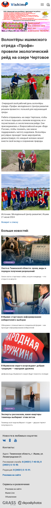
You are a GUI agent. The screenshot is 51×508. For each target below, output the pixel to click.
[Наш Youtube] (15, 440)
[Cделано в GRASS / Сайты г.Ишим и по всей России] (9, 503)
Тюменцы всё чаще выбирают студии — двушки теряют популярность (23, 424)
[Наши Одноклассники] (9, 440)
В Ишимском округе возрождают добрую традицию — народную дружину (22, 367)
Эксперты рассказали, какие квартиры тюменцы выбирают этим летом (21, 416)
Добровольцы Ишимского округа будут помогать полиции (24, 374)
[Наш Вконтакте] (4, 440)
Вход (48, 4)
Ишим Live (10, 493)
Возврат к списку (9, 222)
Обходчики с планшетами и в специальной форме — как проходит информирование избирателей (23, 326)
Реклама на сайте (13, 489)
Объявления (10, 497)
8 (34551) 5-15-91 (21, 470)
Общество (9, 262)
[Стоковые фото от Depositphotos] (30, 503)
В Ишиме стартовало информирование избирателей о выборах (21, 318)
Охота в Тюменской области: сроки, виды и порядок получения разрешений (23, 269)
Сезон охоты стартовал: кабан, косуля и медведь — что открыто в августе (23, 278)
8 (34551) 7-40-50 (30, 462)
